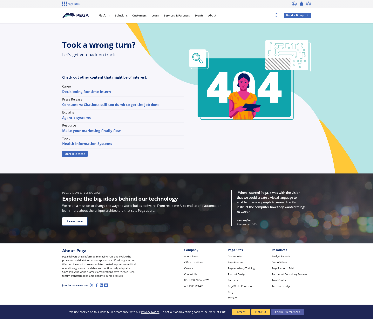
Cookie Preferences (287, 312)
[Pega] (75, 15)
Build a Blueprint (297, 15)
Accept (241, 312)
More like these (74, 154)
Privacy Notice (150, 312)
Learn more (75, 221)
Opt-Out (260, 312)
